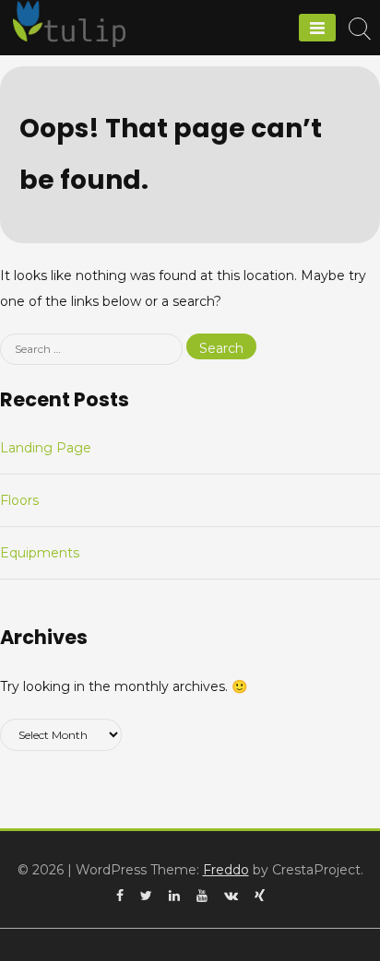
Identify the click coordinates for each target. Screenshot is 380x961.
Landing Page (45, 447)
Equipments (39, 553)
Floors (19, 500)
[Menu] (317, 27)
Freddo (226, 869)
